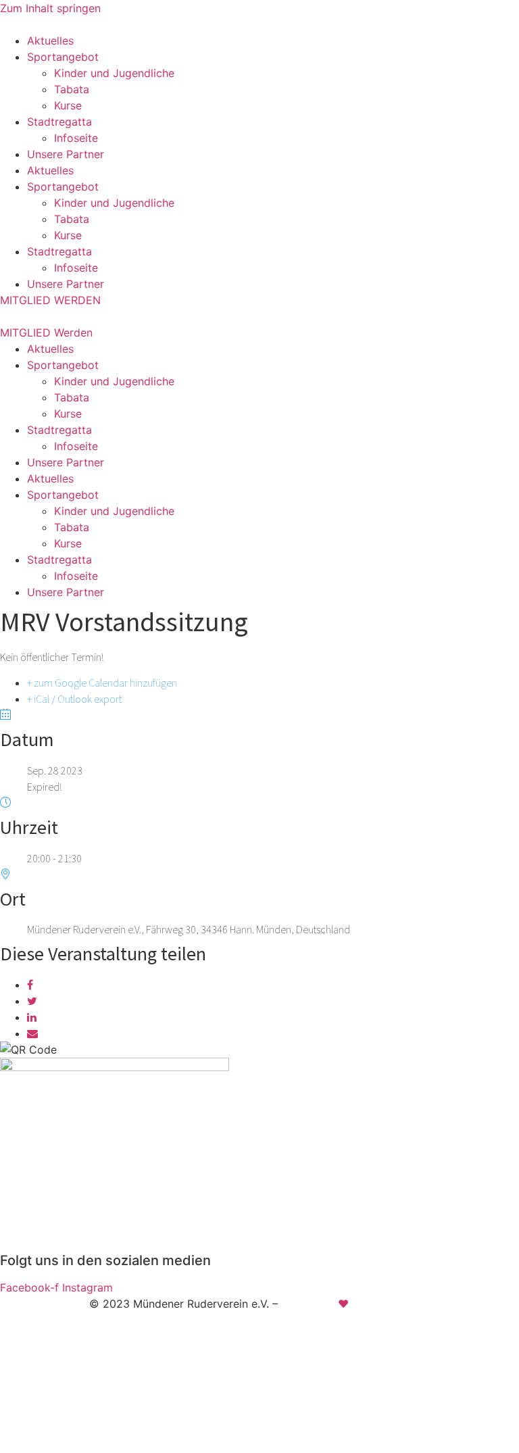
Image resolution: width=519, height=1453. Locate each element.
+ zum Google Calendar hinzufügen (102, 682)
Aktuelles (50, 40)
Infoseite (76, 138)
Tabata (71, 89)
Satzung (336, 1329)
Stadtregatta (59, 121)
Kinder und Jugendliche (114, 73)
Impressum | (195, 1329)
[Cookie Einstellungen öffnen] (101, 1445)
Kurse (68, 105)
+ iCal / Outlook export (74, 699)
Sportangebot (63, 57)
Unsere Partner (65, 154)
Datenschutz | (271, 1329)
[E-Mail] (32, 1033)
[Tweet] (32, 1001)
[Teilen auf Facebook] (30, 984)
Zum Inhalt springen (50, 8)
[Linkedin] (31, 1017)
